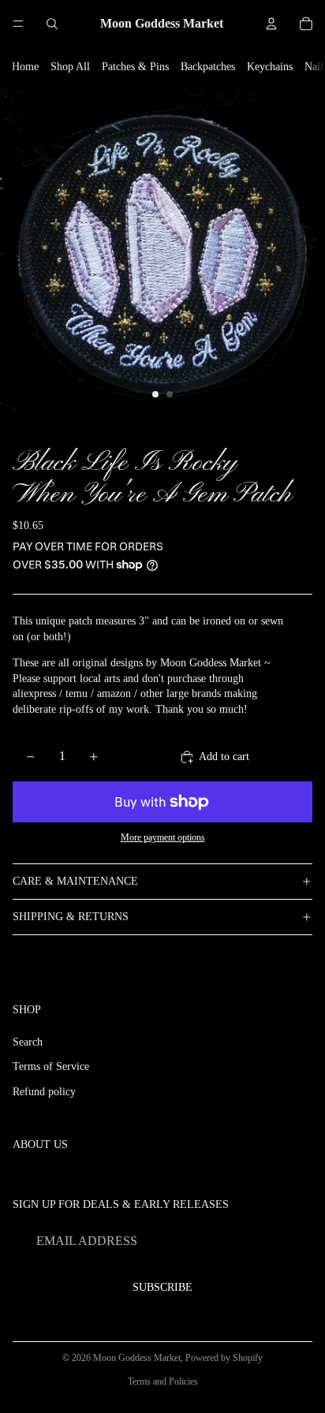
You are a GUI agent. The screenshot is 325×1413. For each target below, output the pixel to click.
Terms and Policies (163, 1381)
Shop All (70, 67)
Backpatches (208, 67)
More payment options (163, 838)
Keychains (270, 67)
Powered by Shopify (224, 1357)
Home (25, 67)
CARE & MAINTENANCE (75, 881)
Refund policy (44, 1092)
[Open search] (52, 23)
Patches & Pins (135, 67)
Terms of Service (51, 1066)
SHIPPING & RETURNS (71, 917)
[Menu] (18, 24)
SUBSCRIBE (162, 1287)
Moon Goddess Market (137, 1357)
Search (28, 1042)
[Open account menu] (271, 23)
